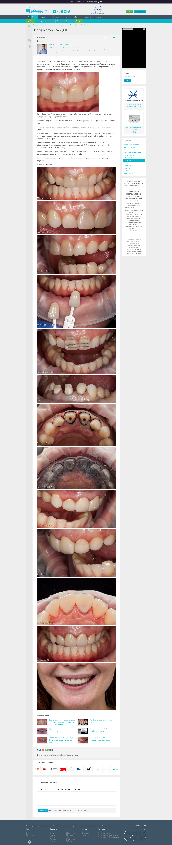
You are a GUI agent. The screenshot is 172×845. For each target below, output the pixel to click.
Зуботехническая (130, 147)
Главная (35, 25)
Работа (75, 17)
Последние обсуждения (65, 21)
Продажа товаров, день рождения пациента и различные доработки (134, 105)
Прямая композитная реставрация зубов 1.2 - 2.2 (61, 730)
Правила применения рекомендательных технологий (135, 837)
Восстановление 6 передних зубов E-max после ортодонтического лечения (62, 740)
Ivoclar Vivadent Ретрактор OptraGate (133, 128)
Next (117, 769)
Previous (36, 769)
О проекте (85, 833)
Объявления (86, 17)
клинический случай (50, 755)
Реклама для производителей (108, 835)
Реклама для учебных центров (108, 837)
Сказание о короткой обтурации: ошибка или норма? (102, 730)
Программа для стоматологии (135, 840)
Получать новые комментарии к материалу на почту (68, 810)
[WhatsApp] (48, 750)
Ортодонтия (128, 158)
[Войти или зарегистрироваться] (29, 26)
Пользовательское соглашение (135, 832)
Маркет (57, 17)
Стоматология (128, 165)
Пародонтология (129, 163)
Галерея (53, 839)
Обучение (66, 17)
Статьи (34, 17)
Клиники (98, 17)
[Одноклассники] (43, 750)
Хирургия (127, 171)
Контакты (85, 835)
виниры (41, 755)
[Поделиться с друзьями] (29, 46)
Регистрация (141, 11)
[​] (76, 798)
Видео (42, 17)
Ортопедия (42, 37)
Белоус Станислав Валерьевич (62, 44)
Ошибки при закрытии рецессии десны (102, 721)
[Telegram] (46, 750)
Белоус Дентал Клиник (65, 47)
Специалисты (70, 839)
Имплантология (129, 150)
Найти (127, 81)
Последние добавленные (45, 21)
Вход (130, 11)
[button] (38, 789)
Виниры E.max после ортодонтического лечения (100, 739)
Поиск (31, 21)
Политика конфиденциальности (135, 834)
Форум (49, 17)
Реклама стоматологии (105, 833)
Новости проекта (129, 155)
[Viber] (51, 750)
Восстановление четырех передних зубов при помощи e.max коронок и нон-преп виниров (62, 722)
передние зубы (62, 755)
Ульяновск (77, 47)
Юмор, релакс (128, 173)
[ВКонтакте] (40, 750)
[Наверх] (29, 842)
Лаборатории (70, 841)
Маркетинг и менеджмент (133, 152)
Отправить (43, 810)
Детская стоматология (131, 145)
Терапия (127, 168)
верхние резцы (73, 755)
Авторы (78, 21)
